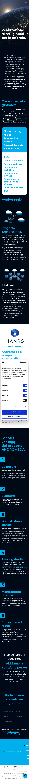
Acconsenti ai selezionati (14, 416)
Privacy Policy (14, 731)
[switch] (25, 390)
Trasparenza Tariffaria (18, 766)
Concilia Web (8, 766)
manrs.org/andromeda (15, 346)
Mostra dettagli (19, 407)
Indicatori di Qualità (7, 768)
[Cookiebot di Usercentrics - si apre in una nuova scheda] (20, 362)
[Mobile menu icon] (26, 2)
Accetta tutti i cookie (14, 411)
